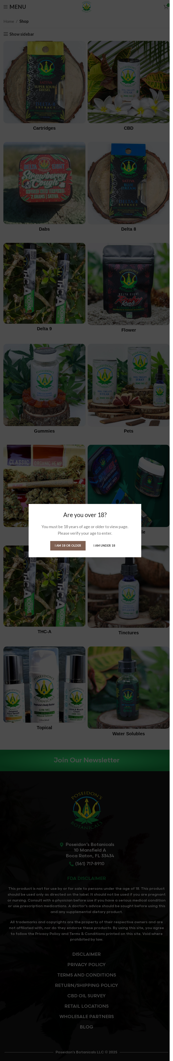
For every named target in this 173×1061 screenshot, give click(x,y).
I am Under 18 (104, 545)
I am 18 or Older (68, 545)
